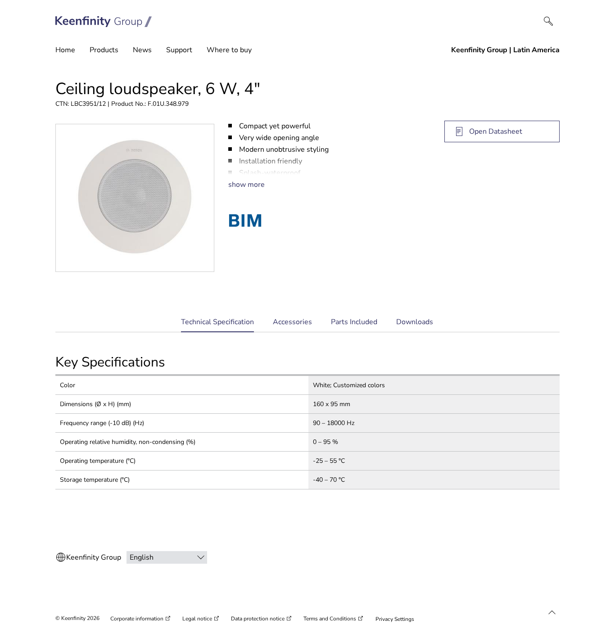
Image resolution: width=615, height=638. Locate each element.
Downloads (414, 322)
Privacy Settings (394, 619)
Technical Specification (217, 325)
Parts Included (354, 322)
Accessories (292, 322)
